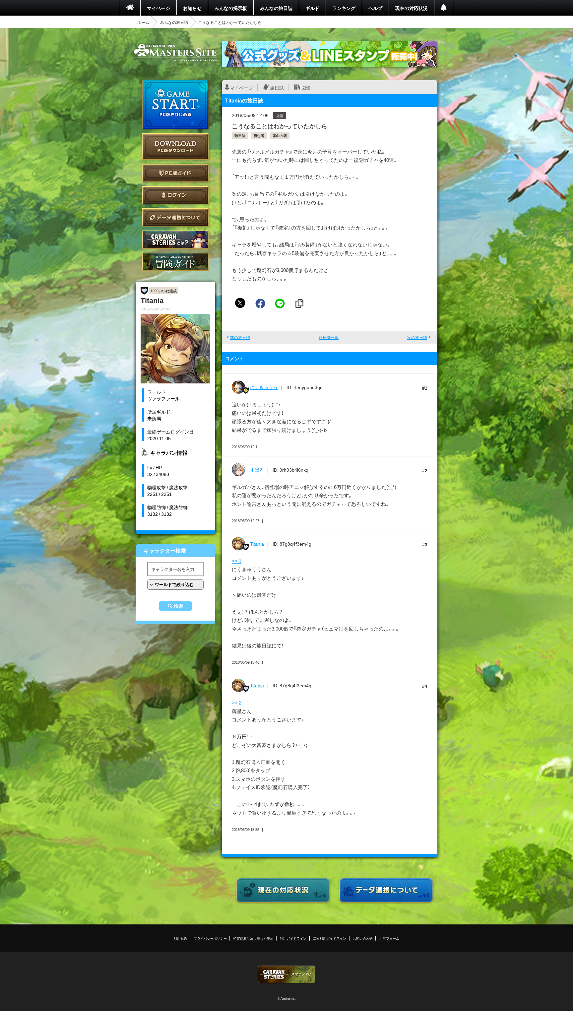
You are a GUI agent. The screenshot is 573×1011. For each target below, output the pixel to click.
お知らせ (192, 8)
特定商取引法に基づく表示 (253, 938)
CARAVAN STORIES (286, 974)
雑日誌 (239, 135)
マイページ (158, 8)
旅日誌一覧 (329, 337)
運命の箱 (279, 135)
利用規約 (180, 938)
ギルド (312, 8)
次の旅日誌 (417, 337)
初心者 (258, 135)
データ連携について (175, 217)
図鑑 (306, 87)
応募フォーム (389, 938)
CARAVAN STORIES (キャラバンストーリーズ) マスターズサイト (175, 52)
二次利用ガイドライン (329, 938)
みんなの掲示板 (231, 8)
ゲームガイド (175, 262)
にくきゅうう (264, 387)
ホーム (143, 22)
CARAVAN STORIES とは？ (175, 240)
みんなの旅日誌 (276, 8)
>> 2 (236, 702)
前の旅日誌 (240, 337)
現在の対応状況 (411, 8)
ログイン (175, 195)
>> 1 (236, 561)
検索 (178, 606)
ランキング (343, 8)
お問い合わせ (363, 938)
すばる (257, 469)
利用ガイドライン (293, 938)
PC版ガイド (175, 173)
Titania (257, 543)
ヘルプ (375, 8)
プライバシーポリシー (210, 938)
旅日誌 (277, 87)
